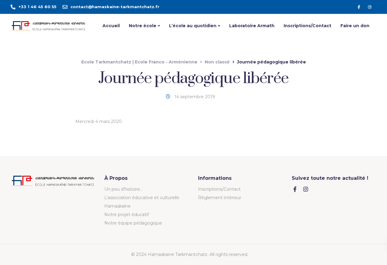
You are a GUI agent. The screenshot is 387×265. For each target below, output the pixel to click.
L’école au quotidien (192, 25)
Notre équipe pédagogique (133, 223)
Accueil (111, 25)
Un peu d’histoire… (123, 189)
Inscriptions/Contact (307, 25)
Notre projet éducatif (126, 214)
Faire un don (354, 25)
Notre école (142, 25)
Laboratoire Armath (252, 25)
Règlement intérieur (219, 197)
